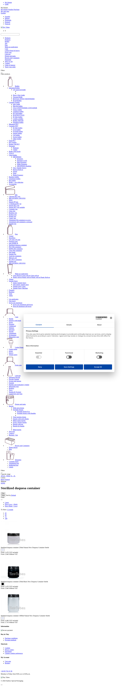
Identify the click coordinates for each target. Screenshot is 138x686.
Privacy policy (9, 650)
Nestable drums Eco (23, 411)
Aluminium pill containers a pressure (20, 222)
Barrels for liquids (18, 426)
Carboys (11, 433)
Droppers (12, 146)
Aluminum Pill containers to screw (20, 220)
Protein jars (12, 216)
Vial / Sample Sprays (19, 168)
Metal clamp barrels (19, 420)
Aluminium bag (14, 463)
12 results (10, 509)
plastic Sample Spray (19, 283)
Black (3, 479)
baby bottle (16, 104)
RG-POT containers (15, 259)
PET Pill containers (15, 247)
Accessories (12, 184)
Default (13, 495)
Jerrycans (12, 431)
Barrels (11, 406)
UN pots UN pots (14, 240)
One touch (12, 301)
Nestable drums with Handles (26, 413)
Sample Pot (12, 254)
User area (8, 661)
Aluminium (12, 333)
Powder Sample (14, 379)
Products (7, 38)
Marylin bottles (18, 106)
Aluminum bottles (14, 179)
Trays (10, 390)
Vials (10, 294)
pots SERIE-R (13, 243)
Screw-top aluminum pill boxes (23, 304)
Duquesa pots (13, 241)
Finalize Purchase (13, 9)
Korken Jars (13, 214)
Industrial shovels (14, 377)
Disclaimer (8, 651)
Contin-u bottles (18, 119)
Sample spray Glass (19, 286)
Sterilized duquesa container (18, 245)
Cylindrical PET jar (15, 204)
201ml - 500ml (5, 476)
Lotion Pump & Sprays (12, 50)
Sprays (11, 353)
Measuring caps (14, 337)
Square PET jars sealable (17, 207)
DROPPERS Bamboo (24, 166)
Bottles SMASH (18, 120)
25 (5, 513)
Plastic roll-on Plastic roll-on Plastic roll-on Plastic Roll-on (31, 277)
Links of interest (10, 65)
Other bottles (17, 139)
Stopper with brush (15, 320)
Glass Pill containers (15, 250)
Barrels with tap (18, 424)
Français (7, 24)
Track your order (10, 67)
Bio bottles (12, 180)
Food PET (12, 140)
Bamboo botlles (14, 177)
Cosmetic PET (13, 126)
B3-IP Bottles (17, 100)
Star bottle (12, 252)
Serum (15, 171)
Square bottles (17, 133)
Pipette (11, 319)
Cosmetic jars (13, 209)
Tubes (11, 295)
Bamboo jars (13, 213)
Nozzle (11, 331)
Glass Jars (12, 211)
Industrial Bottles (14, 88)
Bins (10, 449)
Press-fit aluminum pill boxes (22, 306)
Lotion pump (13, 349)
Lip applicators (13, 299)
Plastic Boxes (13, 447)
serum (11, 351)
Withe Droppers (22, 164)
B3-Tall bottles (17, 113)
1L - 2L (13, 476)
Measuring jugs (14, 386)
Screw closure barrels (20, 422)
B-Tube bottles (17, 117)
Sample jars (12, 224)
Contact (7, 63)
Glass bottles (13, 155)
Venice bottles (17, 110)
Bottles (7, 41)
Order (3, 495)
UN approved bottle (19, 90)
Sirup (14, 173)
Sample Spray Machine (20, 288)
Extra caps (8, 52)
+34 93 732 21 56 (6, 671)
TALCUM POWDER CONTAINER (25, 108)
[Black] (3, 584)
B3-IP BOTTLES (18, 115)
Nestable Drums (18, 410)
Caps (6, 49)
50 (5, 515)
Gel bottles (16, 135)
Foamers (11, 290)
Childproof (12, 326)
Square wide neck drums (21, 419)
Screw (11, 322)
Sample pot (12, 261)
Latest (7, 502)
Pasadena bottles (18, 122)
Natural (7, 479)
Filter (3, 493)
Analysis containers (15, 256)
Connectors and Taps (15, 394)
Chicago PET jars (14, 196)
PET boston (12, 142)
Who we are (9, 61)
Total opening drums (19, 417)
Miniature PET (13, 124)
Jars (6, 43)
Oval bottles (17, 130)
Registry (7, 663)
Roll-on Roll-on (18, 169)
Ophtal (15, 150)
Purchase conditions (11, 638)
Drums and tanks (10, 56)
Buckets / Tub (13, 435)
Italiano (7, 18)
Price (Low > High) (11, 504)
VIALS (11, 153)
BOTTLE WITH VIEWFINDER (24, 99)
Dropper (11, 324)
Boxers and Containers (12, 58)
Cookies (7, 648)
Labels (11, 467)
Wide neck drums (18, 408)
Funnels (11, 383)
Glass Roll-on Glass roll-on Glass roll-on (26, 275)
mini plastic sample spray (21, 284)
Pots (6, 45)
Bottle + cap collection (16, 182)
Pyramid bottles (18, 131)
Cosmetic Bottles (14, 102)
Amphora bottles (18, 111)
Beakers (11, 388)
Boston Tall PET (14, 144)
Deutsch (7, 22)
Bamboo (11, 292)
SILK (11, 200)
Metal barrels (17, 430)
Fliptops (11, 328)
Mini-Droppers (21, 162)
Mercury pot (13, 258)
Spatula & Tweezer (15, 392)
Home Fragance (18, 175)
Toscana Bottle (17, 97)
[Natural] (3, 550)
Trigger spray (13, 355)
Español (7, 16)
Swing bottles (17, 137)
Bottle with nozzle (15, 151)
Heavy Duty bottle (19, 95)
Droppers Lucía (22, 160)
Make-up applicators (11, 47)
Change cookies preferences (14, 653)
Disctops (11, 329)
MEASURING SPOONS (17, 198)
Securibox (12, 238)
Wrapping (8, 60)
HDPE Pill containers (16, 249)
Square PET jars (14, 205)
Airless (11, 279)
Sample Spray (13, 281)
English (3, 13)
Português (8, 20)
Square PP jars (13, 202)
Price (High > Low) (11, 506)
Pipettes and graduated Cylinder (19, 385)
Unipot (11, 236)
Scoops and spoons (15, 381)
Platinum (16, 148)
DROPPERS (17, 157)
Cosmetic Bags (13, 461)
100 (6, 518)
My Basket (4, 9)
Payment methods (10, 640)
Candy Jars (12, 218)
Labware (8, 54)
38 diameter (12, 335)
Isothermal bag (13, 465)
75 (5, 517)
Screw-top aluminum (15, 303)
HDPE (3, 483)
